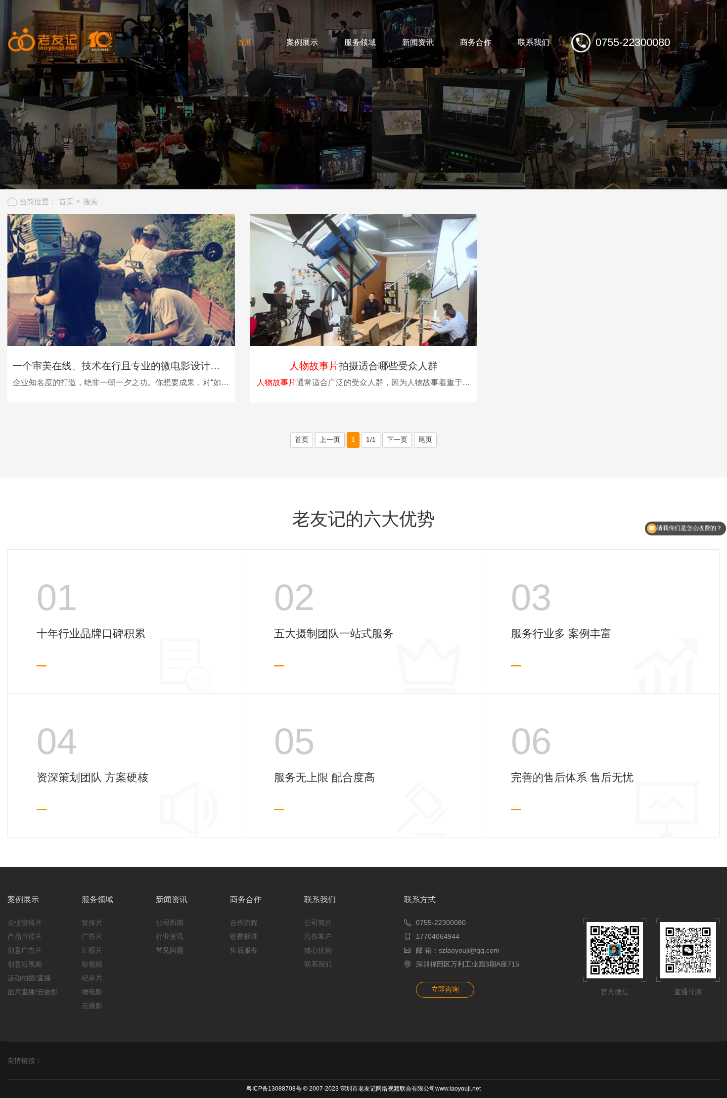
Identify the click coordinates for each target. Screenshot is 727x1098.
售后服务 (244, 950)
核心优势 (318, 950)
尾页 (425, 439)
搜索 (90, 201)
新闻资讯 (171, 899)
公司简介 (318, 922)
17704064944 (437, 936)
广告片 (92, 936)
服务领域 (97, 899)
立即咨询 (445, 989)
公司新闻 (169, 922)
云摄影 (92, 1006)
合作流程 (244, 922)
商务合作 (246, 899)
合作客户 (318, 936)
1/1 (371, 439)
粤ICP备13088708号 (274, 1088)
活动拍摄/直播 (29, 978)
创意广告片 (24, 950)
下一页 (397, 439)
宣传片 (92, 922)
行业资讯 (169, 936)
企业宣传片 (24, 922)
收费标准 (244, 936)
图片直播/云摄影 (32, 992)
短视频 (92, 964)
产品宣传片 (24, 936)
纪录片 (92, 978)
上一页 (329, 439)
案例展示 (23, 899)
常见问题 (169, 950)
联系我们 (320, 899)
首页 (66, 201)
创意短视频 (24, 964)
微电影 (92, 992)
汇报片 (92, 950)
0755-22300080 (441, 922)
